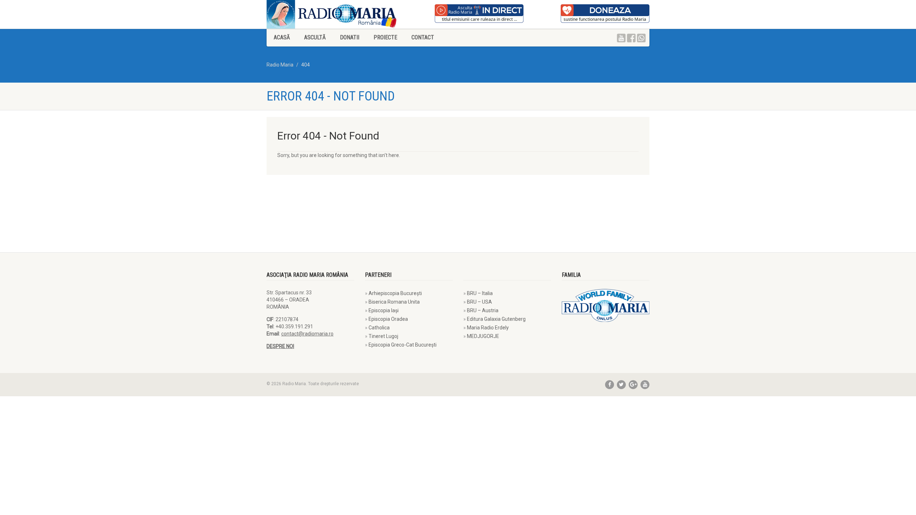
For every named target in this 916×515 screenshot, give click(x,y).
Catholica (379, 327)
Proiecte (385, 37)
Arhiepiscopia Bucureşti (395, 293)
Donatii (349, 37)
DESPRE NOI (280, 346)
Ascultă (315, 37)
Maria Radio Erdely (488, 327)
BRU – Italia (480, 293)
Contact (422, 37)
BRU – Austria (482, 310)
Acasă (282, 37)
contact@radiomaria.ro (307, 334)
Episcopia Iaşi (384, 310)
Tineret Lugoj (383, 336)
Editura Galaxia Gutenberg (496, 319)
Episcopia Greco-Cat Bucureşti (403, 345)
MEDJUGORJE (483, 336)
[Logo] (360, 14)
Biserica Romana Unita (394, 302)
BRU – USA (479, 302)
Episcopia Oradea (388, 319)
